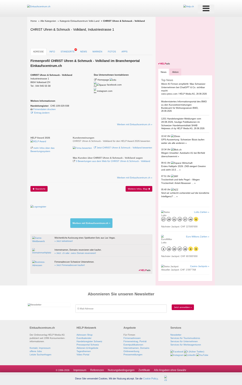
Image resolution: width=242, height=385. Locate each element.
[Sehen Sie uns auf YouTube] (202, 355)
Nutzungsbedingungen (121, 370)
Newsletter (175, 334)
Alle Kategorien (48, 21)
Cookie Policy (150, 378)
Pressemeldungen (132, 354)
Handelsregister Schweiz (89, 341)
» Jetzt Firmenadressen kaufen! (69, 265)
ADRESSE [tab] (38, 51)
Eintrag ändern (42, 112)
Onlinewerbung (131, 351)
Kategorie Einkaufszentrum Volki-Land (79, 21)
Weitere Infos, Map (138, 188)
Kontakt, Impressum (40, 348)
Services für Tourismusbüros (185, 338)
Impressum (79, 370)
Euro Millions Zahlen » (197, 236)
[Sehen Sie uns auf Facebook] (176, 351)
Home (33, 21)
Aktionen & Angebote (87, 348)
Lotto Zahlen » (201, 212)
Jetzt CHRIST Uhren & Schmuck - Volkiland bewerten (124, 147)
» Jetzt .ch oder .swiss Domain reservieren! (75, 253)
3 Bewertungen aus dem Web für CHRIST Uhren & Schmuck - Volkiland (113, 161)
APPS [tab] (124, 51)
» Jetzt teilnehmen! (63, 241)
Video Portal (83, 354)
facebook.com (114, 84)
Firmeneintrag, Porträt (135, 341)
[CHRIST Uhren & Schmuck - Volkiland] (38, 141)
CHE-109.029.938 (59, 105)
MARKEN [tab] (97, 51)
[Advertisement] (182, 39)
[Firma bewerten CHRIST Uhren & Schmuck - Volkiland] (83, 147)
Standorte (40, 188)
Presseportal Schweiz (88, 344)
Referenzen (97, 370)
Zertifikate (144, 370)
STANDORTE (69, 51)
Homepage (103, 79)
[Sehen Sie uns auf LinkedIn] (190, 355)
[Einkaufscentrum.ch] (38, 6)
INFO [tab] (52, 51)
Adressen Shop (85, 334)
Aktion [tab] (175, 72)
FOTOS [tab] (112, 51)
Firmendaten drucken (44, 109)
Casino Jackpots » (199, 266)
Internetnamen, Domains (136, 348)
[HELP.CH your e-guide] (188, 6)
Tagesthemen (84, 351)
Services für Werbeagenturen (185, 344)
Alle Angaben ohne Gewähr (170, 370)
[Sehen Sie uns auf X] (194, 351)
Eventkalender (84, 338)
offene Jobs (36, 351)
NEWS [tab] (83, 51)
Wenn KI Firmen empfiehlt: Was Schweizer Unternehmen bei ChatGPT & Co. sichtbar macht (183, 87)
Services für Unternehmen (184, 341)
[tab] (163, 72)
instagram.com (104, 91)
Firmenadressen (132, 338)
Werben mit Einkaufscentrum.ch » (134, 124)
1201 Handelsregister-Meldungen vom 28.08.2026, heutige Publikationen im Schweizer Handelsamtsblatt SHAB (181, 122)
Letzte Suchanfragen (40, 354)
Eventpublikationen (133, 344)
